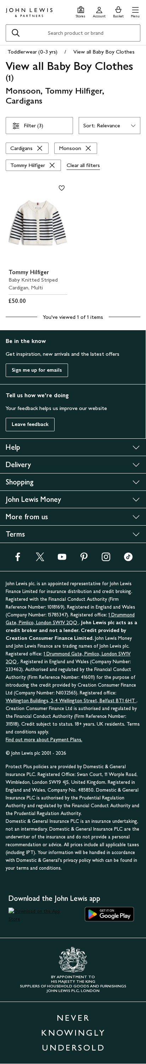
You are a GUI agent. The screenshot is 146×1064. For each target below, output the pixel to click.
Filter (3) (33, 125)
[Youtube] (62, 559)
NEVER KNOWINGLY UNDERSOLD (73, 1033)
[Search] (15, 32)
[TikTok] (128, 559)
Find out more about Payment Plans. (44, 740)
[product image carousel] (38, 222)
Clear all (83, 165)
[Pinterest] (84, 559)
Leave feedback (30, 424)
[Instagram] (106, 559)
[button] (135, 11)
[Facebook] (17, 559)
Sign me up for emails (37, 370)
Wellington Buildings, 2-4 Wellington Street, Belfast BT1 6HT (71, 701)
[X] (40, 559)
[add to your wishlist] (61, 188)
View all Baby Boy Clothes (104, 51)
